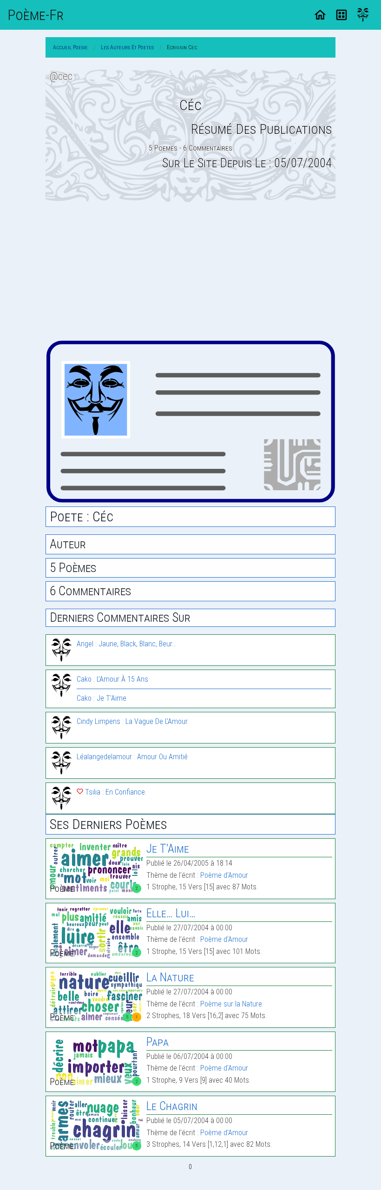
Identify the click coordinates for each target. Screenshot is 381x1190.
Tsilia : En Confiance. (114, 792)
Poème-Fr (35, 15)
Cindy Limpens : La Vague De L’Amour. (133, 721)
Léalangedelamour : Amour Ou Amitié (132, 756)
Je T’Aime (167, 848)
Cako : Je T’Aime (101, 698)
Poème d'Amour (224, 875)
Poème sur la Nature (231, 1003)
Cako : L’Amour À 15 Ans (112, 679)
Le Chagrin (171, 1106)
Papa (157, 1042)
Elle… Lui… (171, 913)
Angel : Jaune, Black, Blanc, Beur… (126, 643)
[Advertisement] (190, 271)
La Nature (170, 977)
